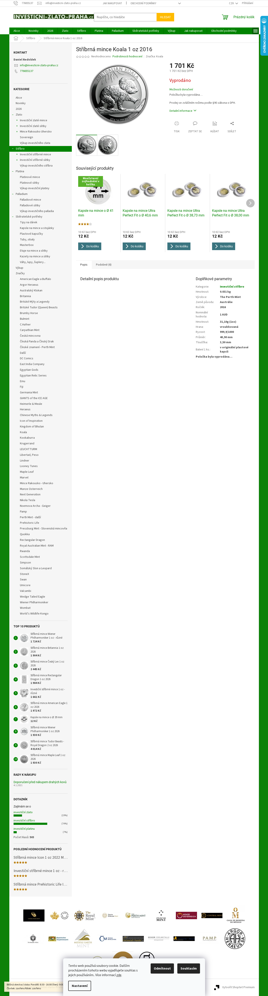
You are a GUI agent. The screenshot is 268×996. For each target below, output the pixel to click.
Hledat (165, 17)
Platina (20, 171)
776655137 (26, 71)
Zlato (19, 115)
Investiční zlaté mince (33, 120)
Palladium (22, 194)
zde (118, 975)
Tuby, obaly (27, 239)
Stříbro (20, 149)
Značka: (154, 56)
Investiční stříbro (232, 287)
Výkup (19, 268)
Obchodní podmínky (143, 3)
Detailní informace (180, 111)
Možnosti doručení (181, 90)
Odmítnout (162, 968)
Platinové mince (30, 177)
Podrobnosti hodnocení (127, 57)
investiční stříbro (24, 820)
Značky (20, 273)
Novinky (21, 103)
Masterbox (26, 245)
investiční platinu (24, 829)
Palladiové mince (30, 200)
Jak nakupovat (112, 3)
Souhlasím (189, 968)
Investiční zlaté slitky (33, 126)
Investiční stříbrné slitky (35, 160)
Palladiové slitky (30, 205)
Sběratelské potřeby (29, 217)
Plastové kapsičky (31, 234)
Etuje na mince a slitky (34, 251)
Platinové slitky (29, 183)
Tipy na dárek (28, 222)
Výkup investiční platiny (34, 188)
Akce (19, 98)
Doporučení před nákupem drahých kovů (40, 782)
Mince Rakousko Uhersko (36, 131)
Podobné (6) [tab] (103, 265)
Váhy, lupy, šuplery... (33, 262)
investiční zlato (23, 812)
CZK (232, 3)
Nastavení (79, 986)
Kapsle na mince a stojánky (37, 228)
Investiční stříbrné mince (35, 154)
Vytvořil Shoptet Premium (238, 987)
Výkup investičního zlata (35, 143)
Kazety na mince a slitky (35, 256)
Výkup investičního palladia (37, 211)
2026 (19, 109)
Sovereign (26, 137)
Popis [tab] (83, 265)
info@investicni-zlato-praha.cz (39, 65)
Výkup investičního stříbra (36, 166)
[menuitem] (16, 31)
